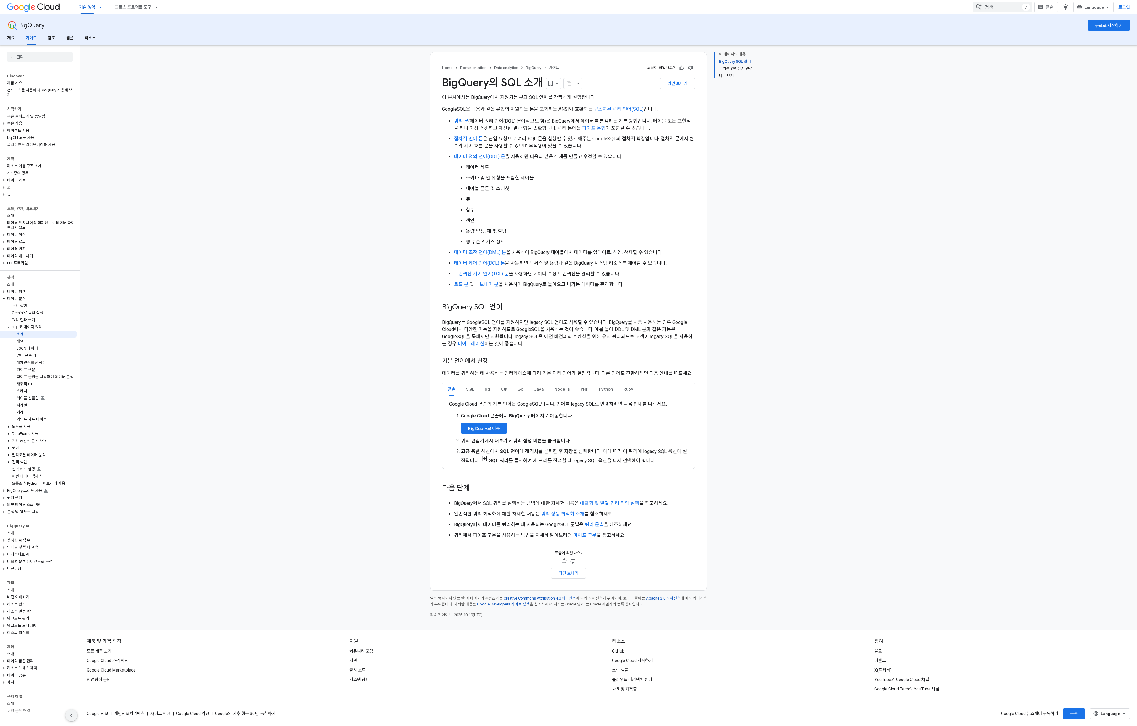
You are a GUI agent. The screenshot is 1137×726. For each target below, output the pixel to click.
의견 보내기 (677, 83)
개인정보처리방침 (129, 713)
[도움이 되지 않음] (690, 67)
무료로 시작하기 (1109, 25)
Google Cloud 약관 (192, 713)
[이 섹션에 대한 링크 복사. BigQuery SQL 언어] (508, 307)
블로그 (880, 651)
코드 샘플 (620, 670)
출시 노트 (357, 670)
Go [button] (520, 389)
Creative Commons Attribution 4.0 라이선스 (540, 598)
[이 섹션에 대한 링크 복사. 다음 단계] (476, 488)
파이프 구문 (585, 535)
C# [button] (504, 389)
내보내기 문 (487, 284)
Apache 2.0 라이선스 (663, 598)
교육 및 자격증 (624, 689)
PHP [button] (584, 389)
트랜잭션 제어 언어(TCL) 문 (481, 274)
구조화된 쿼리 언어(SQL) (618, 109)
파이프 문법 (594, 128)
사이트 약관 (160, 713)
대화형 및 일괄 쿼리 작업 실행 (609, 503)
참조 (51, 38)
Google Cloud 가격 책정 (108, 660)
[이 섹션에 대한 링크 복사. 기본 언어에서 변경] (494, 361)
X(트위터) (883, 670)
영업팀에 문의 (99, 679)
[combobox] (1002, 7)
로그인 (1124, 7)
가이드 (31, 38)
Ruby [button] (628, 389)
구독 (1074, 713)
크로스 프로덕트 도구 (133, 7)
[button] (38, 123)
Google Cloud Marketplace (111, 670)
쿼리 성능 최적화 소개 (562, 514)
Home (447, 67)
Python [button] (606, 389)
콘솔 (1049, 7)
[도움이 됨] (681, 67)
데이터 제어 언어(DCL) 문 (479, 263)
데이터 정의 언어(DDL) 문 (479, 156)
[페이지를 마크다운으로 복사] (569, 83)
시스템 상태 (359, 679)
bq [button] (487, 389)
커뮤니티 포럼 (361, 651)
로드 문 (461, 284)
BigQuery (31, 25)
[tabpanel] (568, 432)
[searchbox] (40, 57)
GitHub (618, 651)
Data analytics (506, 67)
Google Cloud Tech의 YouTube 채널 (906, 689)
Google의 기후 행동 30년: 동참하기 (245, 713)
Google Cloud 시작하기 (632, 660)
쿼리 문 (461, 121)
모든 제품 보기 (99, 651)
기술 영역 (87, 7)
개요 (11, 38)
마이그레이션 (471, 343)
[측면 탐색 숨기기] (71, 715)
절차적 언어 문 (468, 139)
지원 (353, 660)
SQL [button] (470, 389)
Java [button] (539, 389)
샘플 (70, 38)
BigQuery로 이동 (484, 428)
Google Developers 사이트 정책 (503, 604)
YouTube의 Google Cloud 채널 (901, 679)
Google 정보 (97, 713)
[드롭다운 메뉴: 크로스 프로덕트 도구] (158, 7)
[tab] (451, 389)
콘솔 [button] (451, 389)
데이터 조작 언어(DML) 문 (480, 252)
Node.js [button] (562, 389)
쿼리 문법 (594, 524)
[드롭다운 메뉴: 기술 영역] (102, 7)
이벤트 (880, 660)
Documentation (473, 67)
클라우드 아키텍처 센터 (632, 679)
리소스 (90, 38)
